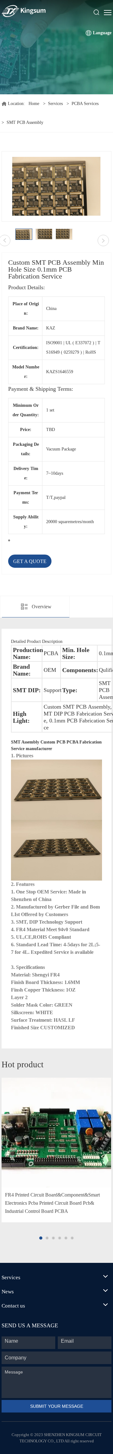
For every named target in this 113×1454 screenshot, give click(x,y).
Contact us (13, 1306)
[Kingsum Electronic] (39, 11)
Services (55, 103)
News (8, 1292)
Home (34, 103)
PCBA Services (85, 103)
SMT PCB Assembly (25, 122)
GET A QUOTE (29, 561)
